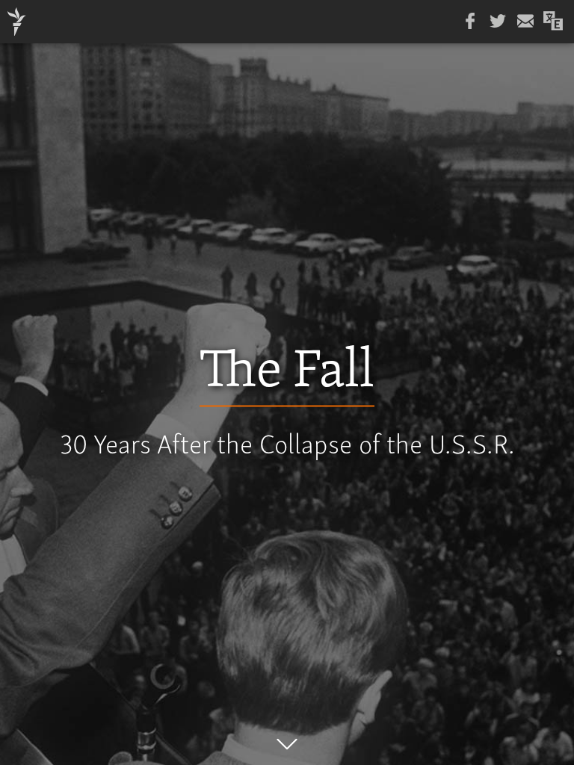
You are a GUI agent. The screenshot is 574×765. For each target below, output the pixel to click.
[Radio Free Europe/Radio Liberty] (16, 21)
